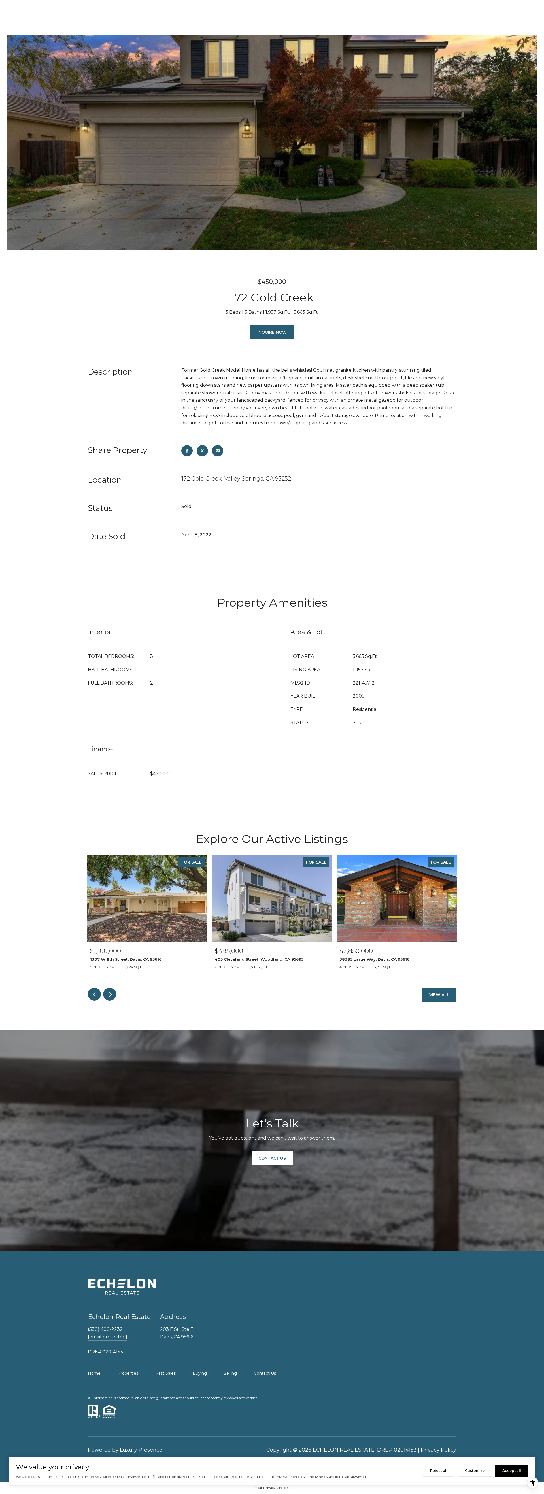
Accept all (511, 1471)
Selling (230, 1373)
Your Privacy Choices (272, 1488)
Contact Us (265, 1373)
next (109, 994)
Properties (128, 1373)
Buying (200, 1373)
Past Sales (165, 1373)
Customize (475, 1471)
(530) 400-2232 (105, 1329)
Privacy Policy (438, 1450)
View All (439, 994)
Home (94, 1373)
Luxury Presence (141, 1450)
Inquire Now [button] (272, 332)
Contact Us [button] (272, 1158)
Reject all (438, 1471)
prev (94, 994)
